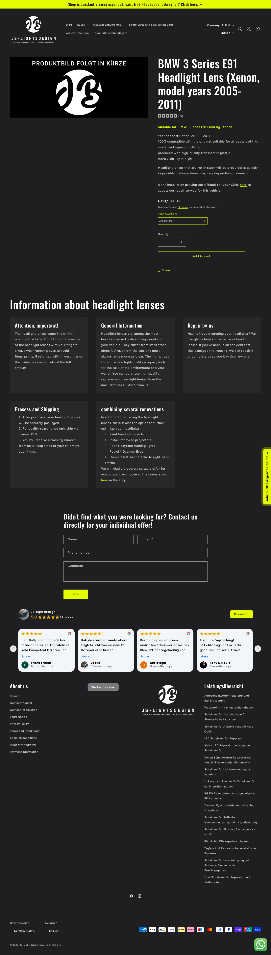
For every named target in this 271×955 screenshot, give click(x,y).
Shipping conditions (23, 738)
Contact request (21, 703)
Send (75, 594)
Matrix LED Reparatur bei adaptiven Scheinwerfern (228, 748)
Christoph (98, 662)
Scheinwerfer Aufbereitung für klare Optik (229, 729)
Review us (241, 614)
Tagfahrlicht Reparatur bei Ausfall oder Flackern (230, 851)
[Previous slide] (13, 648)
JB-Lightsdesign (43, 612)
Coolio (36, 662)
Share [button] (166, 270)
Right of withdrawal (23, 745)
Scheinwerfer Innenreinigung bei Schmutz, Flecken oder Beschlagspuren (226, 865)
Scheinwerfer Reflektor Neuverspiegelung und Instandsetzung (230, 820)
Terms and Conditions (24, 731)
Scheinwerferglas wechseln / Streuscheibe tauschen (224, 717)
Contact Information (23, 710)
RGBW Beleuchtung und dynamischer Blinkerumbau (230, 796)
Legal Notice (18, 717)
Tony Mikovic (160, 662)
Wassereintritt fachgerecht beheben (229, 707)
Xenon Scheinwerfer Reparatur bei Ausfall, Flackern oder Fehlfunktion (228, 760)
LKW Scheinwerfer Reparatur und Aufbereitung (227, 880)
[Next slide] (258, 648)
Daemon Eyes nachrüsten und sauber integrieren (229, 808)
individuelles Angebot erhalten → (267, 477)
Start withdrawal (103, 687)
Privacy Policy (19, 724)
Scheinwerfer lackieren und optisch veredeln (228, 772)
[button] (83, 25)
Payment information (24, 752)
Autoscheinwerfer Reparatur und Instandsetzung (226, 698)
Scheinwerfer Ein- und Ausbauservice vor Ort (230, 832)
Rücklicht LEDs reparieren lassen (226, 841)
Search (15, 696)
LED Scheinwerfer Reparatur (223, 738)
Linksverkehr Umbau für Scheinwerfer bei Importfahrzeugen (230, 784)
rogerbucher (220, 662)
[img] (167, 116)
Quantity (163, 234)
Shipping (183, 207)
